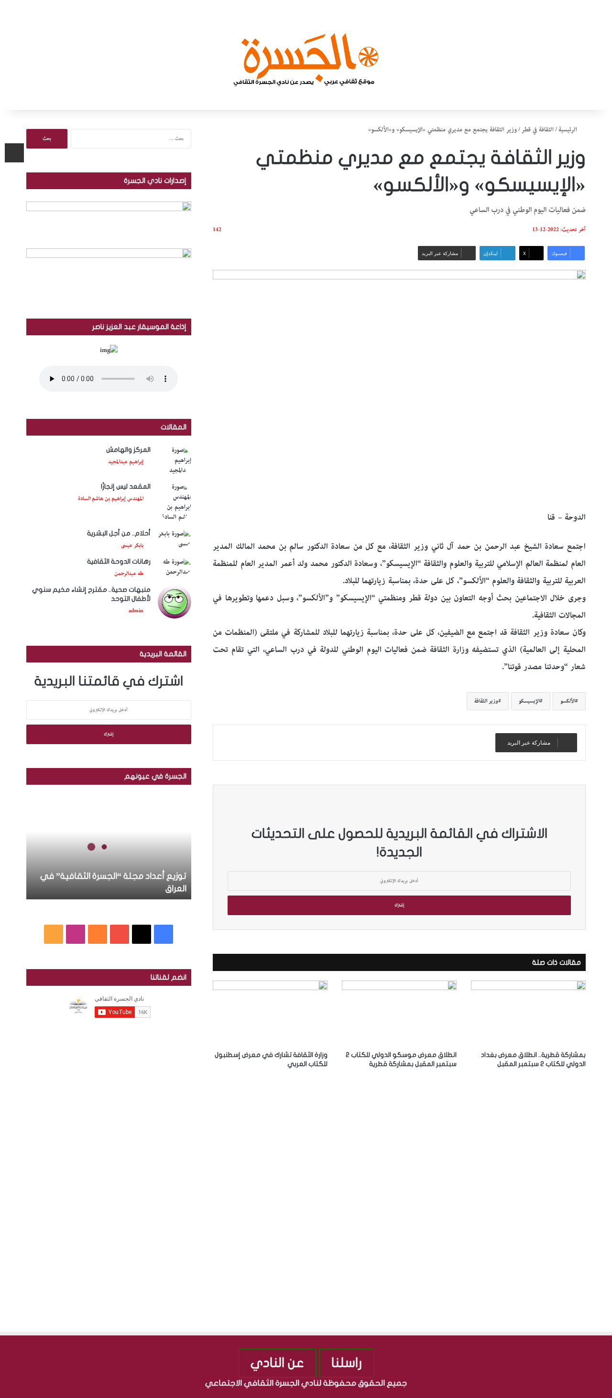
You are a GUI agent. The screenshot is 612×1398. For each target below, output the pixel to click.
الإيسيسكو (529, 701)
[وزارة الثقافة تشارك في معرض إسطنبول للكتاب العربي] (270, 1013)
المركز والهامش (128, 449)
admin (136, 611)
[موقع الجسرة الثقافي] (306, 55)
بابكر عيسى (132, 545)
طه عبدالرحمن (128, 573)
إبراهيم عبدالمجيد (125, 462)
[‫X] (141, 934)
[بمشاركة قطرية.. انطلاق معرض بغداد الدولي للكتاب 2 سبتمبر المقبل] (528, 1013)
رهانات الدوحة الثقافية (119, 561)
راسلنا (346, 1363)
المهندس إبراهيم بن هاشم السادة (110, 498)
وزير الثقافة (486, 701)
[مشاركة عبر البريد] (14, 152)
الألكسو (567, 701)
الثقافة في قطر (538, 129)
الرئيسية (568, 129)
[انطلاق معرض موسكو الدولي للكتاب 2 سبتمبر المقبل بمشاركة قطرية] (399, 1013)
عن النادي (277, 1363)
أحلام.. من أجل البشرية (119, 533)
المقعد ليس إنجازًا (126, 486)
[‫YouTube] (119, 934)
